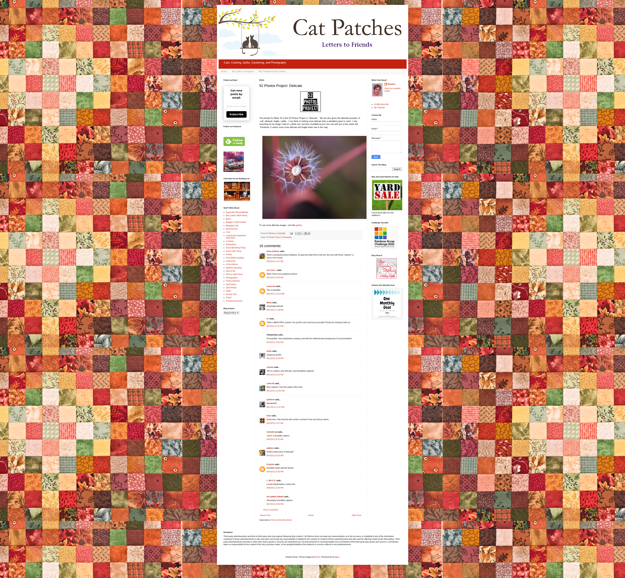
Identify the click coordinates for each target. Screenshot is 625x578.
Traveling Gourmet (234, 301)
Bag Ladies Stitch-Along (236, 215)
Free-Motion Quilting (235, 258)
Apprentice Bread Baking (237, 212)
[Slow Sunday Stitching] (386, 278)
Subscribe (236, 114)
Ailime (317, 557)
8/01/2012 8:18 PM (275, 358)
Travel (228, 297)
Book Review (232, 229)
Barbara (391, 84)
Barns (228, 219)
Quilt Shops (231, 284)
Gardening (230, 261)
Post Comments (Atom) (281, 520)
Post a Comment (270, 510)
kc (268, 319)
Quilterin (270, 399)
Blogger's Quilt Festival (236, 222)
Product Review (233, 281)
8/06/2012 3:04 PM (275, 488)
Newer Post (265, 515)
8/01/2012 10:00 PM (276, 391)
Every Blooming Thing (235, 248)
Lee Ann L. (271, 270)
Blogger (335, 557)
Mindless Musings (234, 268)
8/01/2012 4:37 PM (275, 326)
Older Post (356, 515)
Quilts (228, 291)
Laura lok (271, 286)
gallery (299, 225)
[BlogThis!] (299, 233)
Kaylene (270, 464)
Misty (269, 302)
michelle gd (272, 432)
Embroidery (231, 244)
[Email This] (296, 233)
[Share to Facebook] (305, 233)
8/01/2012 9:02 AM (275, 277)
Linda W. (270, 383)
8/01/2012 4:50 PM (275, 342)
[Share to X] (302, 233)
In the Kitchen (232, 264)
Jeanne (270, 367)
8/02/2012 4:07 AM (275, 423)
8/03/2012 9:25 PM (275, 455)
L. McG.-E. (271, 480)
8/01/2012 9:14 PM (275, 375)
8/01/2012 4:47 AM (275, 261)
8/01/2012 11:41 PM (275, 407)
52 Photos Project (274, 237)
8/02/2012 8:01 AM (275, 439)
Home (224, 71)
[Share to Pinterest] (309, 233)
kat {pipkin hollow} (275, 496)
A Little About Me (381, 104)
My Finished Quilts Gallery (272, 71)
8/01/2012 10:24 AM (275, 294)
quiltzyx (270, 448)
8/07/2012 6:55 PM (275, 504)
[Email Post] (291, 233)
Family (229, 254)
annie (269, 351)
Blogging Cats (232, 225)
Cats (228, 232)
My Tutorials (379, 107)
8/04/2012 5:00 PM (275, 472)
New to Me (230, 271)
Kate (269, 416)
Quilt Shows (231, 287)
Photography (287, 237)
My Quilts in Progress (243, 71)
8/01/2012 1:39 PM (275, 310)
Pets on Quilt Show (234, 274)
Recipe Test (231, 294)
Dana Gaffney (273, 251)
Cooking (229, 241)
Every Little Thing (233, 251)
